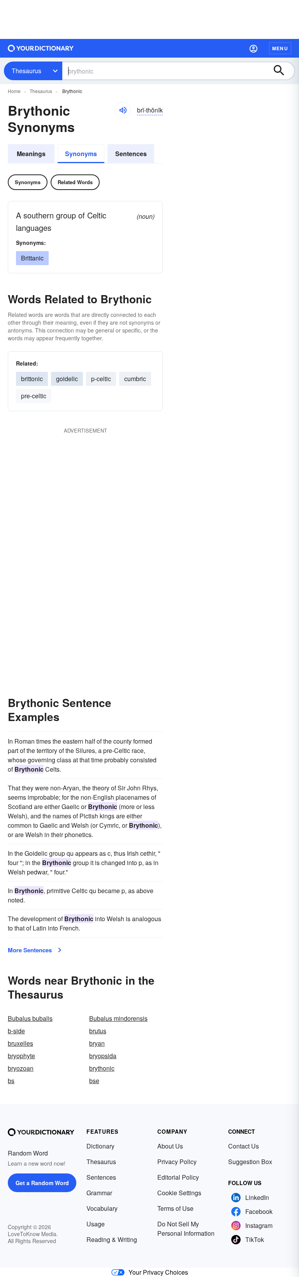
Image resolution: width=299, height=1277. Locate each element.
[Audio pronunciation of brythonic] (122, 110)
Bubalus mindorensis (118, 1018)
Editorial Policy (178, 1177)
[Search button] (282, 70)
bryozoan (20, 1068)
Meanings (31, 153)
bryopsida (102, 1055)
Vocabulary (102, 1208)
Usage (95, 1223)
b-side (16, 1030)
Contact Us (243, 1146)
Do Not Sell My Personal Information (186, 1228)
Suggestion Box (250, 1161)
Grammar (99, 1192)
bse (94, 1080)
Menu (280, 48)
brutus (97, 1030)
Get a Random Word (42, 1183)
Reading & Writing (111, 1239)
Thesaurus (26, 70)
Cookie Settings (179, 1192)
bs (11, 1080)
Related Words (75, 182)
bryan (97, 1043)
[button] (253, 48)
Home (14, 91)
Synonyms (81, 153)
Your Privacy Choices (158, 1272)
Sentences (131, 153)
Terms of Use (175, 1208)
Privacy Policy (177, 1161)
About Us (170, 1146)
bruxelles (20, 1043)
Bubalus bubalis (30, 1018)
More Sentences (30, 950)
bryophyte (21, 1055)
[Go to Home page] (41, 48)
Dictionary (100, 1146)
